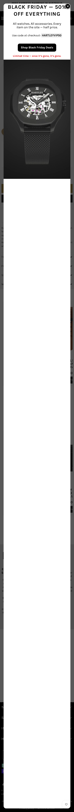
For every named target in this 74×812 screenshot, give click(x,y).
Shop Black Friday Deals (37, 47)
